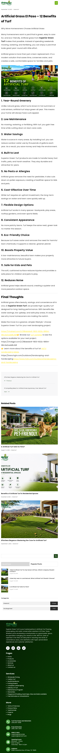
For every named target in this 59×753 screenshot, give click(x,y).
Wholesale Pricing (14, 677)
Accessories (12, 661)
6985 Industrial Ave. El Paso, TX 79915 (23, 750)
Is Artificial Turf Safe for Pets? (13, 447)
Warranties (11, 692)
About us (11, 665)
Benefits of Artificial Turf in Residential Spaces (19, 493)
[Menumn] (56, 3)
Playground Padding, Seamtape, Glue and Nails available (27, 694)
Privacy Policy (12, 708)
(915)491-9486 (16, 722)
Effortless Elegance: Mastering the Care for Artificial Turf (21, 377)
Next (5, 391)
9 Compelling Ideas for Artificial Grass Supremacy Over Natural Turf (25, 388)
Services (10, 663)
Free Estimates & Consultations (18, 696)
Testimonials (12, 710)
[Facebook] (8, 648)
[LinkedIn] (18, 648)
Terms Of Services (14, 706)
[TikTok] (24, 648)
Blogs (9, 714)
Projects (10, 712)
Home (10, 657)
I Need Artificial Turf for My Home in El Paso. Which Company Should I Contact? (32, 570)
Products (11, 659)
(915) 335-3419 (16, 729)
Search (56, 556)
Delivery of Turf (13, 688)
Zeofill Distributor (13, 681)
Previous (9, 380)
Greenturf (16, 9)
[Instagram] (13, 648)
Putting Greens (13, 683)
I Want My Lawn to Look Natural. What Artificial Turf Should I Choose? (32, 578)
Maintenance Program (15, 690)
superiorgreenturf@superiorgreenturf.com (19, 735)
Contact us (11, 667)
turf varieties (36, 335)
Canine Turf (11, 679)
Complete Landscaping (16, 685)
